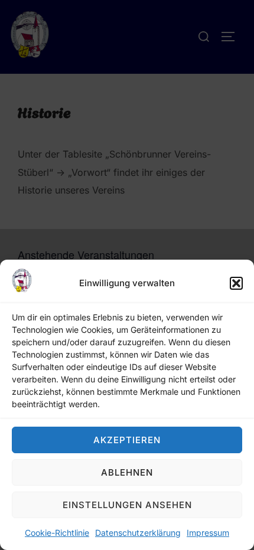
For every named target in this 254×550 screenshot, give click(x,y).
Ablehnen (127, 472)
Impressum (208, 533)
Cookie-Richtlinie (57, 533)
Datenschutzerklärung (138, 533)
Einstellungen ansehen (127, 504)
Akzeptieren (127, 440)
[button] (236, 283)
